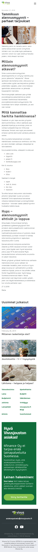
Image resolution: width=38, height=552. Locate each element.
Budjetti (23, 394)
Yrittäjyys (24, 403)
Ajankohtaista (25, 389)
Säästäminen (25, 398)
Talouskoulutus (8, 389)
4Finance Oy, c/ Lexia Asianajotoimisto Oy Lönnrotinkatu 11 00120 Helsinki (19, 535)
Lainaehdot (6, 407)
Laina (4, 394)
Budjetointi (6, 398)
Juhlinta (5, 403)
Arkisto (4, 414)
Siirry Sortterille (19, 497)
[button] (34, 3)
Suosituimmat (25, 414)
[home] (7, 3)
